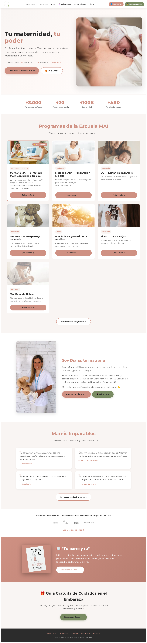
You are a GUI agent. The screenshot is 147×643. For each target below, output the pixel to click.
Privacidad (64, 633)
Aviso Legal (51, 633)
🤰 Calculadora (65, 4)
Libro (91, 4)
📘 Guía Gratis (116, 4)
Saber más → (28, 195)
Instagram (85, 633)
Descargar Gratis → (73, 617)
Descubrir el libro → (70, 570)
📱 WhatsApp (102, 394)
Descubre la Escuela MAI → (22, 70)
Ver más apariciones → (73, 530)
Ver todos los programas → (73, 321)
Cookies (75, 633)
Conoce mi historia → (76, 394)
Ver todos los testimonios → (73, 497)
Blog (53, 4)
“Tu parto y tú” (56, 62)
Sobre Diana (79, 4)
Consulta (44, 4)
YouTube (96, 633)
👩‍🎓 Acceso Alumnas (134, 4)
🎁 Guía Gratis (51, 71)
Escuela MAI (30, 4)
